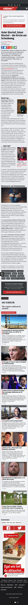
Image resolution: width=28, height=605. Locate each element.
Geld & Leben (7, 581)
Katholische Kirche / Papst (9, 271)
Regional (10, 580)
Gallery (11, 5)
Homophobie (5, 276)
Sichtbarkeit (21, 276)
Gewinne (13, 581)
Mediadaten (10, 585)
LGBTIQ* (20, 273)
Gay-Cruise (19, 581)
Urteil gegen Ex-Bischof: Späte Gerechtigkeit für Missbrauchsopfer (14, 363)
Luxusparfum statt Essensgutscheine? (13, 421)
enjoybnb (25, 581)
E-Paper (8, 5)
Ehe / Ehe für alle (6, 273)
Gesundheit (20, 580)
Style (2, 581)
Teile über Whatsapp (13, 47)
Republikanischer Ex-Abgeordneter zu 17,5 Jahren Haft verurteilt (14, 479)
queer (8, 278)
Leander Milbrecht (7, 41)
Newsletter (3, 589)
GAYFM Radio (14, 5)
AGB (15, 587)
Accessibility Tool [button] (2, 274)
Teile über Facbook (2, 47)
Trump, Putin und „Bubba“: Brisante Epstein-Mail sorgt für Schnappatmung (13, 507)
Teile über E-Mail (15, 47)
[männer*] (9, 8)
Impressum (22, 585)
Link (20, 166)
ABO (16, 585)
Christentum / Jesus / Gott (18, 278)
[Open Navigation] (22, 8)
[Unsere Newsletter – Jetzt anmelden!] (14, 555)
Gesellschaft (4, 580)
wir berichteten (8, 68)
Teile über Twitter (5, 47)
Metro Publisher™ (16, 597)
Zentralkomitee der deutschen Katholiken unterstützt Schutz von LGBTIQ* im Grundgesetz (13, 332)
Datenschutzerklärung (6, 587)
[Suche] (20, 5)
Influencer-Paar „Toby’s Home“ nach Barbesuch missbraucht (12, 449)
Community (4, 43)
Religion (14, 273)
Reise (25, 580)
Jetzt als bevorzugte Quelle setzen (14, 25)
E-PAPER (5, 298)
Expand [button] (26, 100)
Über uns (3, 585)
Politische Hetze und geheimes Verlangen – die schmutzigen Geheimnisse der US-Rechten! (14, 392)
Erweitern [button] (26, 188)
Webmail (20, 587)
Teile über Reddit (10, 47)
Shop (17, 5)
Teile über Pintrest (7, 47)
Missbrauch (13, 276)
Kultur (15, 580)
